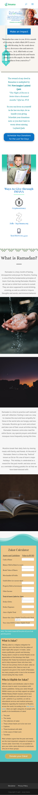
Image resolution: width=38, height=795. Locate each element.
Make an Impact (19, 31)
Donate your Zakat (18, 756)
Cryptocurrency (19, 208)
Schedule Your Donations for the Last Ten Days (19, 137)
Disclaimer (11, 786)
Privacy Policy (23, 786)
